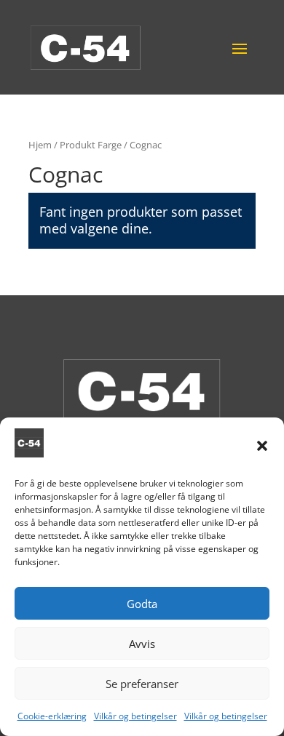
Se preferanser (142, 683)
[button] (262, 446)
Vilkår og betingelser (135, 716)
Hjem (40, 144)
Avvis (142, 643)
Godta (142, 603)
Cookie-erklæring (52, 716)
